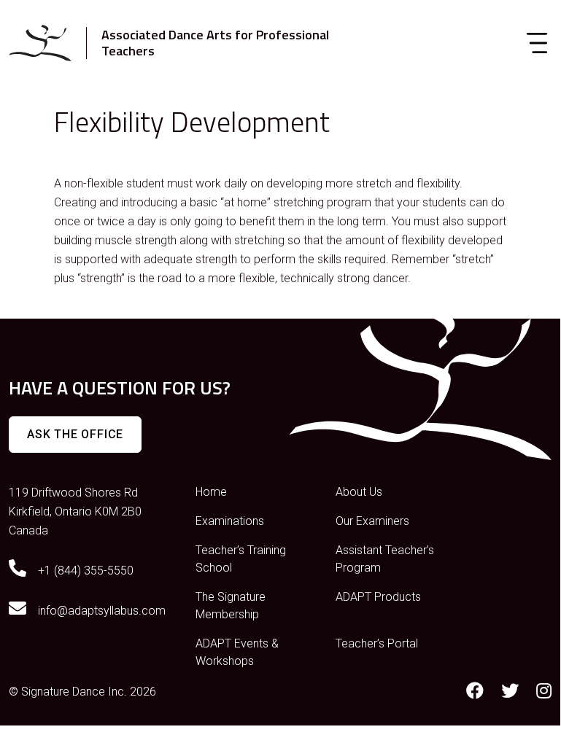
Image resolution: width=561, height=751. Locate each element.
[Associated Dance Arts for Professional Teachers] (40, 43)
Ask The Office (75, 434)
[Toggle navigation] (537, 43)
